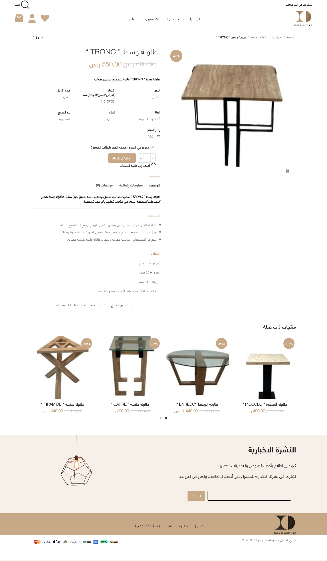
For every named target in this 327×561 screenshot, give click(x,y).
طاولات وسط (259, 36)
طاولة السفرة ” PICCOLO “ (264, 404)
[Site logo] (303, 17)
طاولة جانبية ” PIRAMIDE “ (62, 404)
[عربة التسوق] (19, 18)
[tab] (154, 182)
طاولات (277, 36)
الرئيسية (291, 36)
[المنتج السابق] (42, 37)
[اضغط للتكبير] (287, 170)
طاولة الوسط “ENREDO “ (197, 404)
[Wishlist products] (44, 18)
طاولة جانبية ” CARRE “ (130, 404)
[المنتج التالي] (33, 37)
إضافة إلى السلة (122, 158)
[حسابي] (32, 18)
